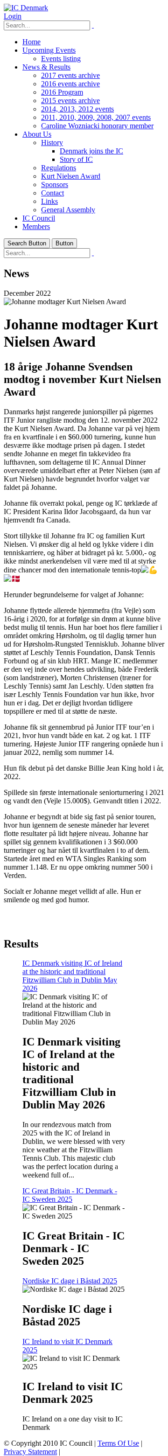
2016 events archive (70, 84)
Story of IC (76, 159)
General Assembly (68, 210)
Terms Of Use (118, 1443)
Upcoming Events (49, 50)
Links (49, 201)
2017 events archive (70, 75)
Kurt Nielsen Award (70, 176)
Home (31, 42)
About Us (36, 134)
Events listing (61, 59)
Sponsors (54, 184)
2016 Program (62, 92)
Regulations (58, 168)
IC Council (38, 218)
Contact (52, 193)
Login (12, 16)
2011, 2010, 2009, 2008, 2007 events (96, 117)
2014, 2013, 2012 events (77, 109)
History (52, 142)
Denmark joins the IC (91, 151)
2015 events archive (70, 100)
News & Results (46, 67)
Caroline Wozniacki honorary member (97, 126)
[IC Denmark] (26, 8)
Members (36, 226)
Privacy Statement (30, 1452)
